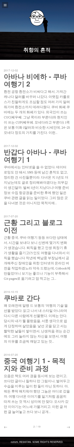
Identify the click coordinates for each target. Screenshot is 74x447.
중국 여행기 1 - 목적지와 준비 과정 (35, 364)
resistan (25, 442)
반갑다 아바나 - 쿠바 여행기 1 (35, 155)
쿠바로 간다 (22, 297)
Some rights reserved (47, 442)
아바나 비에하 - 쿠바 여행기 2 (35, 80)
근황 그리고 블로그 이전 (33, 225)
